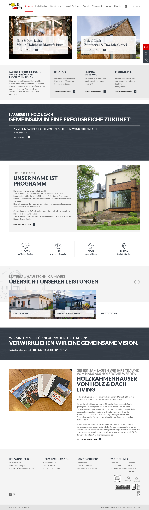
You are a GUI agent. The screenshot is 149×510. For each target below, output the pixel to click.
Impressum (127, 507)
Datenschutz (116, 507)
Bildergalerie (97, 6)
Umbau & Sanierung (72, 6)
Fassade (86, 6)
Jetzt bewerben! (20, 137)
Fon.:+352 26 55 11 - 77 (52, 468)
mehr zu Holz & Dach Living (87, 439)
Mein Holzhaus (41, 6)
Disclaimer (105, 507)
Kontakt (117, 6)
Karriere (108, 6)
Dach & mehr (55, 6)
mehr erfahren (18, 313)
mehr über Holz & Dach (22, 224)
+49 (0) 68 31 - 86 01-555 (52, 350)
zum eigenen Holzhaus (25, 50)
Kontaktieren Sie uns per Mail (20, 350)
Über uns (114, 462)
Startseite (29, 6)
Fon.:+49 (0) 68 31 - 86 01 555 (21, 468)
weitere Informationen (92, 50)
